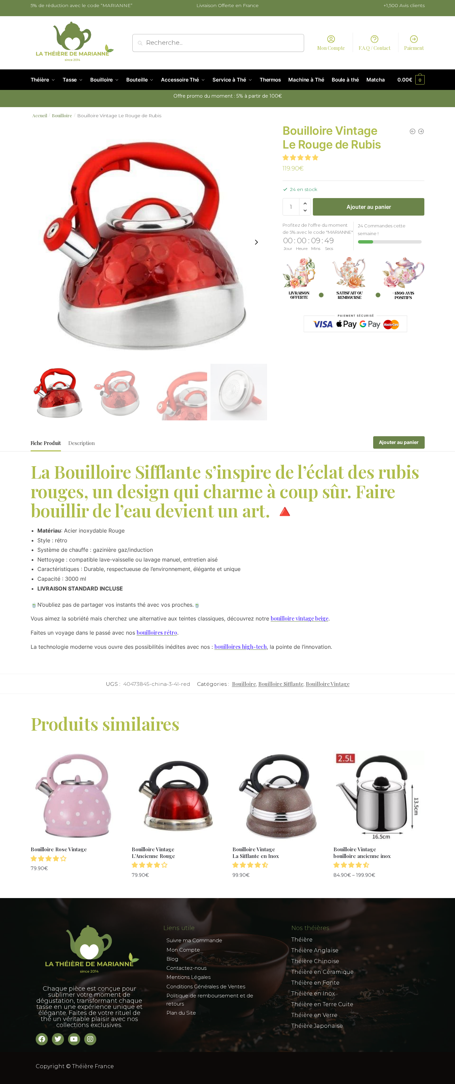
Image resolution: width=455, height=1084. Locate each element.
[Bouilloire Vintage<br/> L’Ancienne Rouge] (177, 796)
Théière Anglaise (314, 950)
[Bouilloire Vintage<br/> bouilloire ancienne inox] (378, 796)
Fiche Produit (46, 443)
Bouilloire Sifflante (280, 683)
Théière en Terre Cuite (322, 1004)
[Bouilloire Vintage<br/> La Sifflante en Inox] (277, 796)
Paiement (414, 48)
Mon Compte (331, 48)
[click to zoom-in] (149, 242)
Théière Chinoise (315, 961)
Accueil (39, 115)
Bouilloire (62, 115)
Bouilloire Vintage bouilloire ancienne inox (362, 852)
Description (81, 443)
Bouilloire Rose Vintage (59, 849)
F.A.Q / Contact (374, 48)
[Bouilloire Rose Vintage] (412, 131)
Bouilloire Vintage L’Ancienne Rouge (153, 852)
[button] (256, 242)
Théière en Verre (314, 1015)
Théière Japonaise (317, 1026)
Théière (302, 939)
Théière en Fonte (315, 983)
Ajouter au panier (369, 206)
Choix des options (379, 889)
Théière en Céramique (322, 972)
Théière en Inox (313, 993)
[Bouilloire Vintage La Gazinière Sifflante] (421, 131)
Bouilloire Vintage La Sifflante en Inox (255, 852)
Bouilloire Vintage (328, 683)
